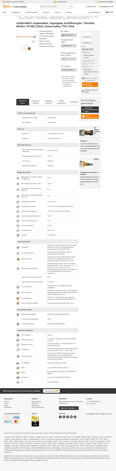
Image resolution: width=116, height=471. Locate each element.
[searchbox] (54, 6)
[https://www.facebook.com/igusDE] (60, 417)
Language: (93, 414)
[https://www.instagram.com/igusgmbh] (64, 417)
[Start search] (71, 6)
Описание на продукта (35, 102)
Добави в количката (88, 84)
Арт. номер (64, 31)
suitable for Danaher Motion (26, 18)
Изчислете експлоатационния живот (90, 109)
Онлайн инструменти (61, 102)
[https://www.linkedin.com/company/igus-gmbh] (67, 417)
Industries (46, 12)
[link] (90, 110)
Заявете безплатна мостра (89, 116)
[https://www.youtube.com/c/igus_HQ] (71, 417)
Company (68, 12)
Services (57, 12)
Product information (31, 12)
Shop (4, 12)
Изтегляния (74, 102)
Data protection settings (70, 433)
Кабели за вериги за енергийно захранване (36, 16)
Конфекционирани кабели (57, 16)
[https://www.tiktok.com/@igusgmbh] (75, 417)
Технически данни (23, 102)
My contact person (94, 12)
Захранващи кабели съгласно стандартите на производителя (83, 16)
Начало (20, 16)
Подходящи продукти (48, 102)
